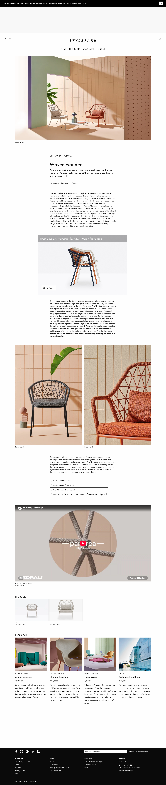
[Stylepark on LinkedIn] (33, 752)
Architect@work (90, 764)
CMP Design (91, 196)
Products (74, 48)
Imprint (52, 762)
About (101, 48)
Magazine (89, 48)
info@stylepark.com (126, 770)
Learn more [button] (82, 3)
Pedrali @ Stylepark (62, 480)
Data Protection (55, 770)
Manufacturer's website (63, 485)
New (63, 48)
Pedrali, (87, 206)
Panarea (76, 206)
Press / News (20, 770)
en (10, 39)
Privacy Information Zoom (59, 767)
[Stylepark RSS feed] (38, 752)
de (6, 39)
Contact (18, 767)
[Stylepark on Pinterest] (27, 752)
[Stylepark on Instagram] (21, 752)
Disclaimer (54, 764)
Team (17, 764)
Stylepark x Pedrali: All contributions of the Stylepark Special (80, 494)
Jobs (17, 773)
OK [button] (161, 3)
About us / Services (22, 762)
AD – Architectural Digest (93, 762)
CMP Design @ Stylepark (64, 489)
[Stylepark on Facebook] (16, 752)
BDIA (86, 767)
